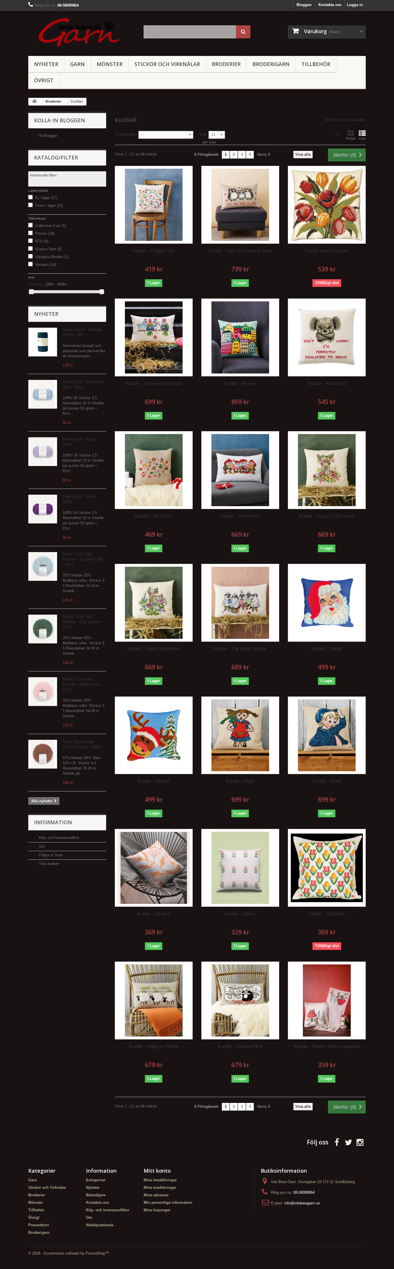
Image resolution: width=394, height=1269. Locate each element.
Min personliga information (168, 1202)
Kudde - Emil (327, 781)
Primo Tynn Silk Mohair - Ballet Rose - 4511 (83, 684)
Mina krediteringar (160, 1187)
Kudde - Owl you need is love (240, 251)
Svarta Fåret (48, 249)
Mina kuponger (157, 1210)
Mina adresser (156, 1195)
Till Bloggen (47, 136)
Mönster (110, 64)
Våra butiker (48, 863)
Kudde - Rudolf (154, 781)
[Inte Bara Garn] (81, 32)
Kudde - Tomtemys (240, 516)
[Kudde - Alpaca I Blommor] (327, 470)
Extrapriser (96, 1180)
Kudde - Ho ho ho (153, 516)
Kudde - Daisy (240, 914)
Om (41, 846)
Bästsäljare (96, 1195)
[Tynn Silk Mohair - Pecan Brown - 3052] (42, 754)
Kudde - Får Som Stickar (240, 649)
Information (53, 822)
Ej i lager (46, 198)
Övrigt (43, 80)
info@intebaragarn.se (302, 1203)
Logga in (355, 5)
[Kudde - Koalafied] (327, 337)
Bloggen (304, 5)
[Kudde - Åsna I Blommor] (154, 603)
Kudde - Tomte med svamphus (326, 1046)
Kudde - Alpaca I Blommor (327, 516)
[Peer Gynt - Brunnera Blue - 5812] (42, 394)
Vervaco (45, 264)
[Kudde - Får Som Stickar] (240, 603)
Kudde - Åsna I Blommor (153, 649)
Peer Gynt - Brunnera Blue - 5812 (83, 384)
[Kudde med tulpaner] (327, 205)
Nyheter (46, 64)
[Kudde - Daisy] (240, 868)
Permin (45, 233)
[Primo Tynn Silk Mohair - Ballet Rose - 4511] (42, 691)
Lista (362, 138)
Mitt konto (157, 1170)
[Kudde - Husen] (240, 337)
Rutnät (350, 138)
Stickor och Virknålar (167, 64)
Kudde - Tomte (326, 649)
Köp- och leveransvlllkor (58, 838)
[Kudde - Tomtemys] (240, 470)
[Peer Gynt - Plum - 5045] (42, 451)
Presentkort (38, 1225)
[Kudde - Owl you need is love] (240, 205)
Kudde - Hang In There (153, 1046)
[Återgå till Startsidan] (34, 101)
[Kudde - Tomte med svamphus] (327, 1000)
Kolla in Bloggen (59, 120)
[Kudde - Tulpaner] (327, 868)
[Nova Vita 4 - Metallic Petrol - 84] (42, 342)
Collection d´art (50, 226)
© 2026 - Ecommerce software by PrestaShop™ (68, 1253)
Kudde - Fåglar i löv (154, 251)
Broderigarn (271, 64)
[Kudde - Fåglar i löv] (154, 205)
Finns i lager (49, 205)
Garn (77, 64)
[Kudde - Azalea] (154, 868)
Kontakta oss (330, 5)
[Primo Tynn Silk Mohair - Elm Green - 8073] (42, 629)
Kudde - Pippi (240, 781)
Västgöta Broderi (52, 257)
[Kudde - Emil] (327, 735)
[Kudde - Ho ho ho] (154, 470)
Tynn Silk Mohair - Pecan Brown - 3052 (82, 744)
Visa (203, 134)
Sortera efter (126, 134)
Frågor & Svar (50, 855)
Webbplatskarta (99, 1225)
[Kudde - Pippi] (240, 735)
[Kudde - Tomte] (327, 603)
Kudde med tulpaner (326, 251)
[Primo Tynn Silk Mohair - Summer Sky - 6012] (42, 566)
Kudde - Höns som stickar (153, 383)
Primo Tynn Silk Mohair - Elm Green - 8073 (82, 621)
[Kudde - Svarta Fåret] (240, 1000)
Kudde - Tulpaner (326, 914)
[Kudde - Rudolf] (154, 735)
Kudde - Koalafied (327, 383)
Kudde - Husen (240, 383)
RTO (41, 241)
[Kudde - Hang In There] (154, 1000)
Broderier (226, 64)
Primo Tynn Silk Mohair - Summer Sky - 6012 (83, 559)
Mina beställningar (160, 1180)
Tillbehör (315, 64)
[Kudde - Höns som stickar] (154, 337)
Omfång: (36, 284)
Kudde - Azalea (153, 914)
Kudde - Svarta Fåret (240, 1046)
